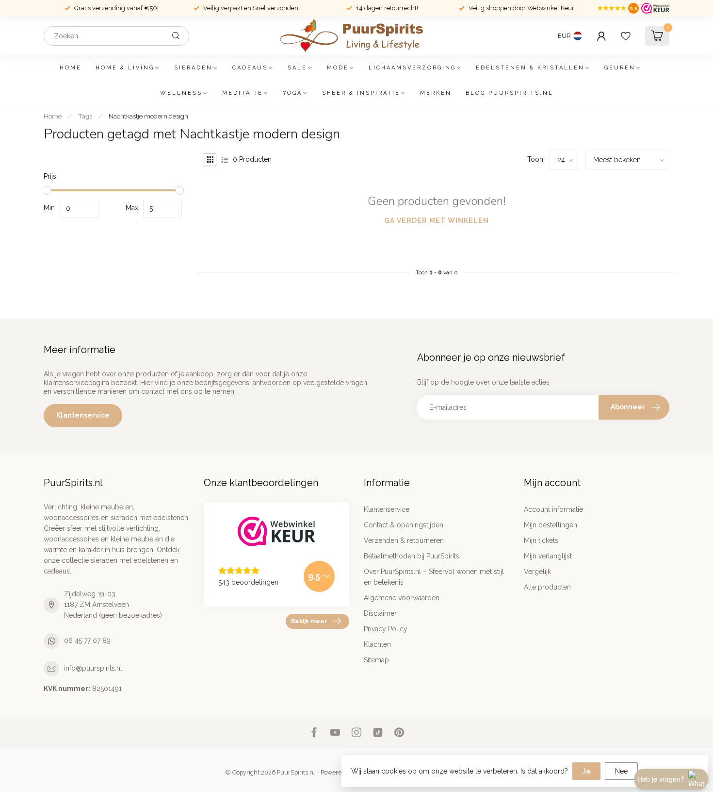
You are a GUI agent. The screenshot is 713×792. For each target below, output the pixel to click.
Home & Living (125, 68)
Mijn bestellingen (550, 525)
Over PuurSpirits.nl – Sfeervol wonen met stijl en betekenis (434, 577)
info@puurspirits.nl (93, 668)
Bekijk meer (309, 621)
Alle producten (547, 587)
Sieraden (193, 68)
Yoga (292, 93)
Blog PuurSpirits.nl (509, 93)
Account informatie (553, 509)
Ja (586, 771)
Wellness (181, 93)
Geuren (619, 68)
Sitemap (376, 660)
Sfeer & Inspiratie (361, 93)
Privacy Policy (385, 629)
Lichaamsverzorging (412, 68)
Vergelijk (537, 571)
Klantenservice (83, 415)
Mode (338, 68)
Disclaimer (380, 613)
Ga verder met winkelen (436, 220)
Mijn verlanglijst (548, 556)
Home (70, 68)
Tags (85, 116)
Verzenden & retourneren (404, 540)
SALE (297, 68)
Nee (621, 771)
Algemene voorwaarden (401, 598)
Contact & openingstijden (403, 525)
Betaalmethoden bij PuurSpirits (411, 556)
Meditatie (242, 93)
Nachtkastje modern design (148, 116)
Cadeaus (250, 68)
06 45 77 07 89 (87, 640)
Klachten (377, 644)
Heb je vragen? (660, 779)
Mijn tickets (541, 540)
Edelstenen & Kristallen (530, 68)
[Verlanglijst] (626, 36)
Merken (436, 93)
